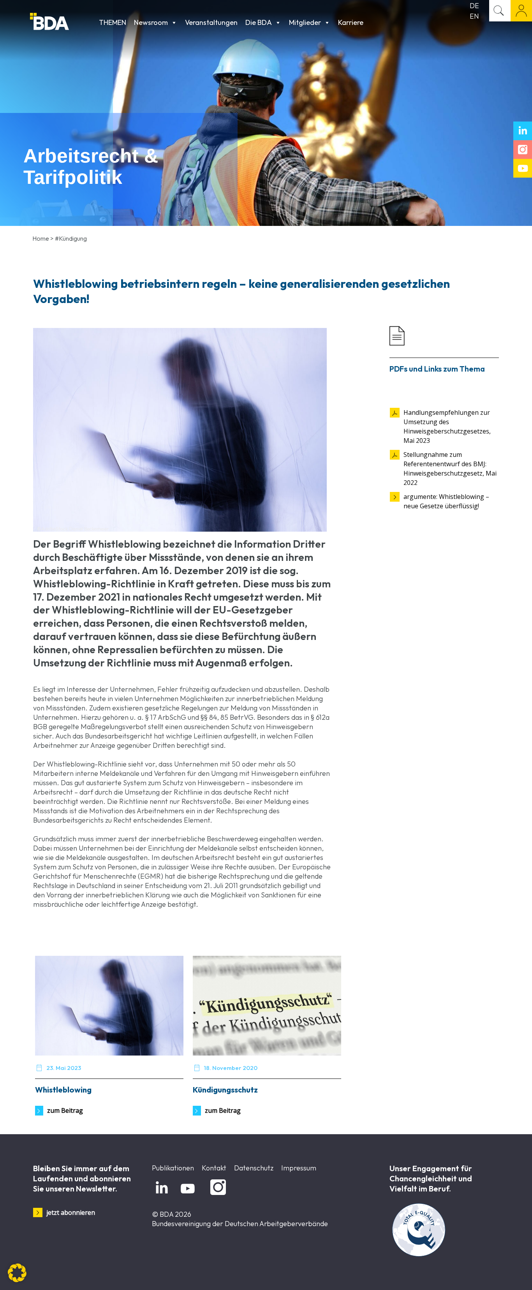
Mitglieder (305, 22)
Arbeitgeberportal (521, 10)
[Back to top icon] (494, 1274)
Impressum (298, 1167)
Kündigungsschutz (225, 1089)
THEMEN (112, 22)
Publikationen (173, 1167)
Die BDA (258, 22)
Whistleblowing (63, 1089)
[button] (17, 1273)
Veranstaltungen (211, 22)
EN (474, 16)
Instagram (216, 1195)
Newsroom (151, 22)
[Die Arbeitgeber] (62, 22)
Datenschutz (253, 1167)
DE (474, 5)
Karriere (350, 22)
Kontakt (214, 1167)
